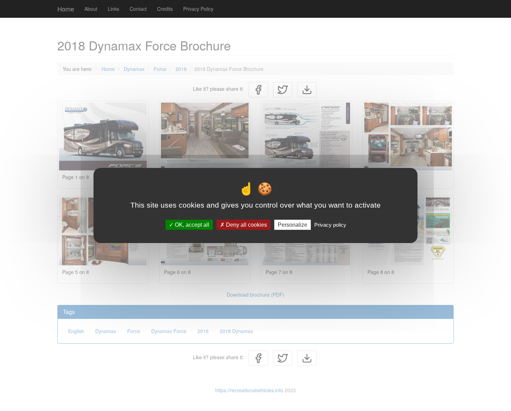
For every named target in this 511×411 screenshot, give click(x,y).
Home (65, 8)
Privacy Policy (198, 8)
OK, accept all (191, 225)
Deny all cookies (246, 225)
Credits (165, 8)
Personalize (292, 225)
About (90, 8)
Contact (138, 8)
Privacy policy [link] (330, 225)
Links (113, 8)
